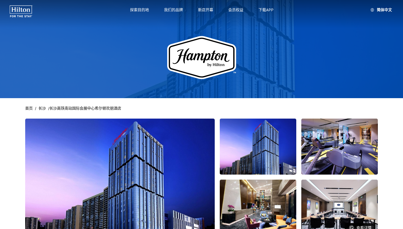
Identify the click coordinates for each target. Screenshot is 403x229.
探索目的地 (139, 10)
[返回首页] (21, 11)
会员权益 (235, 10)
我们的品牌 (173, 10)
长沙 (42, 108)
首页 (29, 108)
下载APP (266, 10)
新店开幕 (205, 10)
